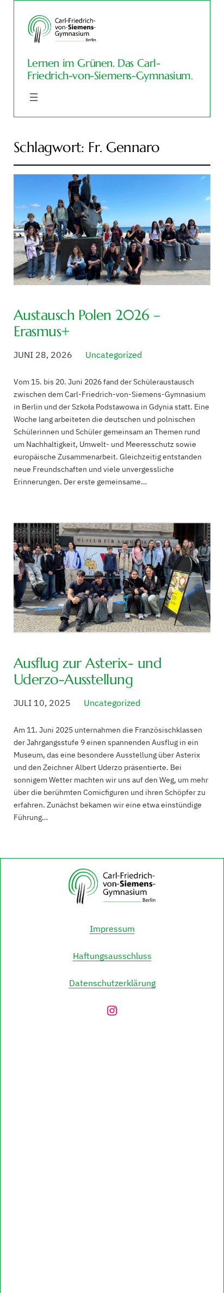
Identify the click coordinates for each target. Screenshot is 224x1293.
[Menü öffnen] (33, 97)
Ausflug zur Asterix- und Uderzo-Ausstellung (87, 671)
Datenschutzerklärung (112, 982)
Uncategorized (113, 354)
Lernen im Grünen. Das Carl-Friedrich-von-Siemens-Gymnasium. (109, 69)
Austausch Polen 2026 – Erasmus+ (87, 323)
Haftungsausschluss (112, 955)
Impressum (112, 928)
